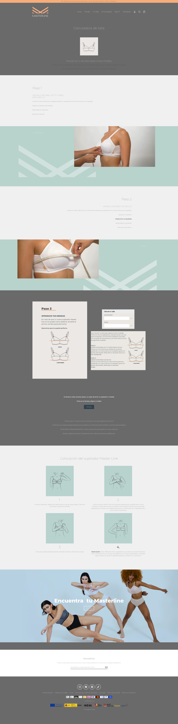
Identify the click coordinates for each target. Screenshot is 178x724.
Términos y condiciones (129, 692)
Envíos (71, 692)
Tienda (87, 12)
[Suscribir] (106, 667)
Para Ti (117, 12)
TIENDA (89, 407)
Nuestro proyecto (48, 692)
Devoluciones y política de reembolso (86, 692)
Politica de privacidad (113, 692)
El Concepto (107, 12)
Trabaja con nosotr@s (61, 692)
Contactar (127, 12)
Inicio (79, 12)
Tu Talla (96, 12)
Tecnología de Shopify (89, 709)
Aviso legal (102, 692)
